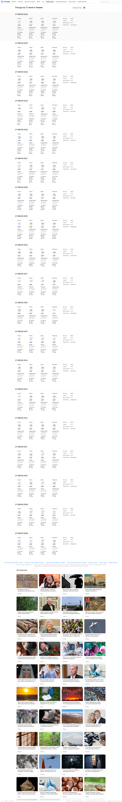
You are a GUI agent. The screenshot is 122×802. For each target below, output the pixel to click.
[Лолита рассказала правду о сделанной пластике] (72, 765)
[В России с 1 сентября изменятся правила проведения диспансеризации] (72, 652)
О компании (6, 801)
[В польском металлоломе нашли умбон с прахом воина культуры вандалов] (27, 787)
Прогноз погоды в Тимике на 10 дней (76, 562)
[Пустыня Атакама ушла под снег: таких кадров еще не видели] (72, 720)
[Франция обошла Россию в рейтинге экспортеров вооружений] (94, 629)
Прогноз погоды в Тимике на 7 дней (55, 562)
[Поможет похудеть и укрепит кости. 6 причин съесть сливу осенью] (94, 652)
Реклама (12, 801)
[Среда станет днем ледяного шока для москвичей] (27, 607)
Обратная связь (102, 801)
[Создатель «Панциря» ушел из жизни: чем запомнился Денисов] (49, 652)
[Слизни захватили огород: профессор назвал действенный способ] (94, 787)
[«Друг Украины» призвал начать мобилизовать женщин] (49, 607)
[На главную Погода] (6, 1)
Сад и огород (102, 562)
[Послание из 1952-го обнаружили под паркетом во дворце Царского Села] (27, 584)
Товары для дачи (113, 562)
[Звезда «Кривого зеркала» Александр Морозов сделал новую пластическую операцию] (49, 584)
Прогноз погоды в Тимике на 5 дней (34, 562)
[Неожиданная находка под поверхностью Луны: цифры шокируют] (27, 765)
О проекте (68, 801)
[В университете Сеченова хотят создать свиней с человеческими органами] (27, 629)
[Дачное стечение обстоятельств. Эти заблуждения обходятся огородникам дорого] (94, 607)
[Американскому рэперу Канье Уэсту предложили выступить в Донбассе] (72, 697)
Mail (2, 801)
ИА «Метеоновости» (116, 801)
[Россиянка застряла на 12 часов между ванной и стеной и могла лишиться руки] (94, 674)
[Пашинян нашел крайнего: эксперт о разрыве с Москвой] (72, 742)
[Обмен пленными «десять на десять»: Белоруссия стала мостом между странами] (49, 765)
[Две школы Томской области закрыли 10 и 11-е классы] (49, 697)
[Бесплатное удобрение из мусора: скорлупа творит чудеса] (72, 787)
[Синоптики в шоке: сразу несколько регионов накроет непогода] (27, 720)
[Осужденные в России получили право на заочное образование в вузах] (27, 742)
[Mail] (2, 1)
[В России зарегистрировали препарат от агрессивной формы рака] (49, 787)
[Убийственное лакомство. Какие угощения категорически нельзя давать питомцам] (27, 652)
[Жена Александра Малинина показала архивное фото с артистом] (94, 720)
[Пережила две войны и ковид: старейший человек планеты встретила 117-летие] (49, 629)
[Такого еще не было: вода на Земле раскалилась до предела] (27, 697)
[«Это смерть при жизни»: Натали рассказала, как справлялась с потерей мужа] (27, 674)
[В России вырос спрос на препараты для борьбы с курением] (49, 674)
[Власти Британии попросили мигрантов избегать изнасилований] (94, 584)
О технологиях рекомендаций (92, 801)
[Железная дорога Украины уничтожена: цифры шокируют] (72, 607)
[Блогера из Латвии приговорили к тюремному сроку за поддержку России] (49, 720)
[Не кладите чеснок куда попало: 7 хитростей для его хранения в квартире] (72, 629)
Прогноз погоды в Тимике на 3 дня (14, 562)
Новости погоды (93, 562)
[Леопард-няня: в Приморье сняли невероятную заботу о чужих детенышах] (49, 742)
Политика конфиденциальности (78, 801)
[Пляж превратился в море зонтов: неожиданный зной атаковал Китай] (94, 697)
